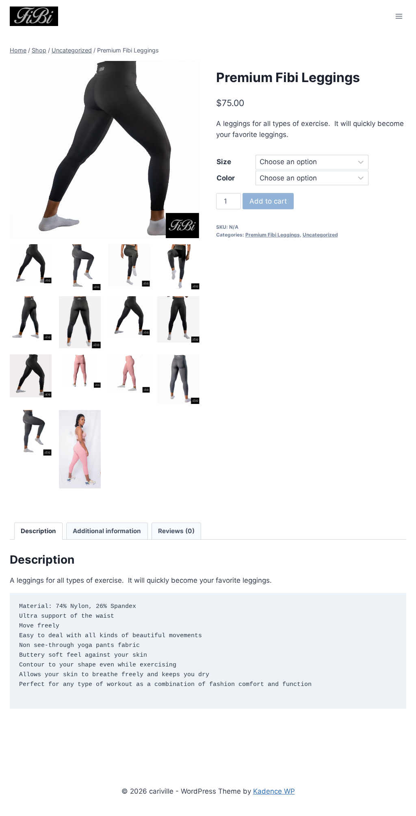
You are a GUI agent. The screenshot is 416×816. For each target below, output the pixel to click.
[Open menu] (398, 16)
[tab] (38, 531)
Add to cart (268, 201)
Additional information (107, 531)
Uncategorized (320, 235)
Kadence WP (274, 791)
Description (38, 531)
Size (224, 162)
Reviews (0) (176, 531)
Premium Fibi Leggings (272, 235)
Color (226, 178)
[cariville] (34, 16)
